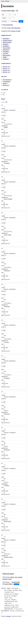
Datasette (9, 616)
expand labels (8, 584)
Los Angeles (6, 81)
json (9, 28)
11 (4, 393)
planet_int (14, 31)
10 (4, 357)
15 (4, 536)
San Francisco (7, 79)
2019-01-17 (6, 68)
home (2, 1)
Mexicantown (6, 55)
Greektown (6, 46)
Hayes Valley (6, 48)
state (19, 31)
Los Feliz (5, 53)
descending (14, 21)
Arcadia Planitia (7, 40)
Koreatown (6, 51)
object (10, 579)
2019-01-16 (6, 70)
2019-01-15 (6, 66)
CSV (12, 28)
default (12, 577)
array (16, 577)
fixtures (7, 1)
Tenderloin (6, 59)
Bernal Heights (7, 42)
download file (16, 582)
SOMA (4, 57)
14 (4, 501)
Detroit (4, 83)
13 (4, 465)
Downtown (6, 38)
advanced (17, 28)
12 (4, 429)
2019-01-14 (6, 72)
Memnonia (6, 85)
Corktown (5, 44)
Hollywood (6, 50)
